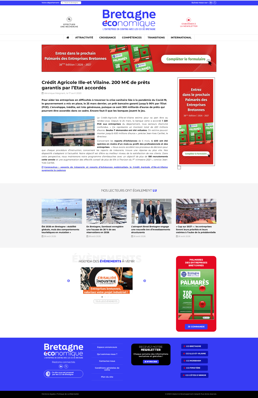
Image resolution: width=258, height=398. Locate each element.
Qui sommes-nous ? (107, 354)
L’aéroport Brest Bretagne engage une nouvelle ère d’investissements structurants (150, 229)
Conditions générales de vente (107, 369)
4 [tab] (111, 297)
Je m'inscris (151, 361)
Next (144, 280)
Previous (68, 280)
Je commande (196, 326)
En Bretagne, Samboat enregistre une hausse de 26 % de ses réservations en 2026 (104, 229)
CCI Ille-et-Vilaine (196, 353)
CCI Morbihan (193, 360)
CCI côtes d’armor (195, 375)
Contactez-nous (107, 361)
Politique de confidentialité (67, 394)
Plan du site (107, 377)
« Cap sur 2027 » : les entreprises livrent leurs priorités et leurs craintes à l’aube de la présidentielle (196, 229)
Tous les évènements (106, 301)
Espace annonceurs (107, 347)
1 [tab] (102, 297)
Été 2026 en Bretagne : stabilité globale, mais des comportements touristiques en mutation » (60, 229)
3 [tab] (108, 297)
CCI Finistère (193, 368)
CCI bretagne (193, 346)
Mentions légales (49, 394)
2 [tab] (105, 297)
